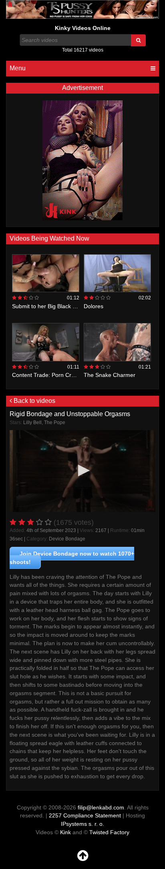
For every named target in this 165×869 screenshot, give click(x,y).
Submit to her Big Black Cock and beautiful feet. (72, 306)
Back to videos (33, 400)
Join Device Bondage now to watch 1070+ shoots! (72, 557)
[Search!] (138, 40)
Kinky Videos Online (83, 28)
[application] (82, 471)
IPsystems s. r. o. (82, 824)
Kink (65, 832)
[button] (82, 470)
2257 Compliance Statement (85, 815)
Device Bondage (67, 539)
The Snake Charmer (109, 375)
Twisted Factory (109, 832)
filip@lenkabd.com (101, 807)
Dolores (93, 306)
